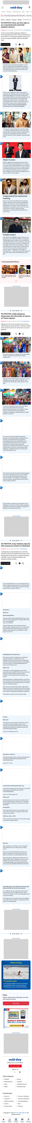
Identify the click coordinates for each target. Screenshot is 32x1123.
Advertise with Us (9, 1101)
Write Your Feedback (15, 1066)
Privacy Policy (8, 1106)
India (5, 1084)
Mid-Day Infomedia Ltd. (20, 1112)
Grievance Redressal (23, 1098)
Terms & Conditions (23, 1096)
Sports (19, 1079)
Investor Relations (23, 1101)
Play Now (16, 1003)
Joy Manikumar (27, 30)
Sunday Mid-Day (22, 1084)
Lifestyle (19, 1081)
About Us (6, 1096)
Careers (6, 1103)
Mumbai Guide (21, 1086)
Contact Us (7, 1098)
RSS (19, 1103)
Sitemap (20, 1106)
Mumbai (6, 1079)
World (5, 1086)
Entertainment (8, 1081)
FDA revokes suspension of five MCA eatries (14, 15)
